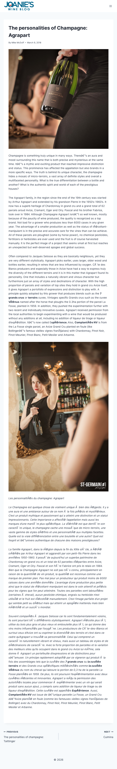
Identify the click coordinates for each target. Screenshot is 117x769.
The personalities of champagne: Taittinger (24, 737)
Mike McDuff (18, 42)
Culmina (108, 735)
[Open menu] (110, 6)
